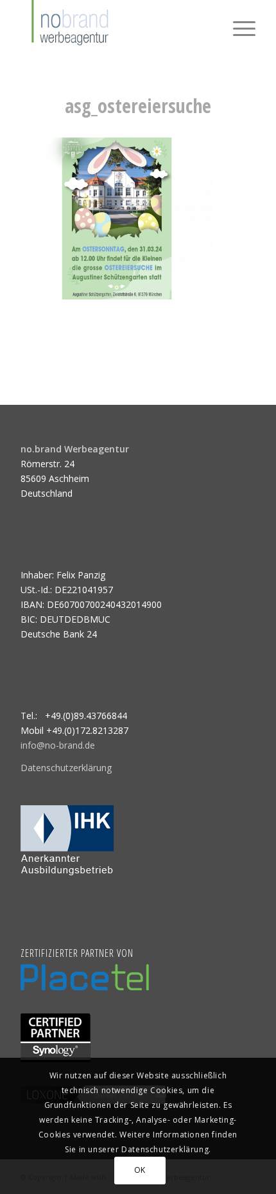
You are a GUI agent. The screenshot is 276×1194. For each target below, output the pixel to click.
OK (140, 1169)
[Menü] (237, 25)
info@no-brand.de (58, 745)
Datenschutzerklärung (66, 768)
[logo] (114, 25)
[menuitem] (237, 25)
